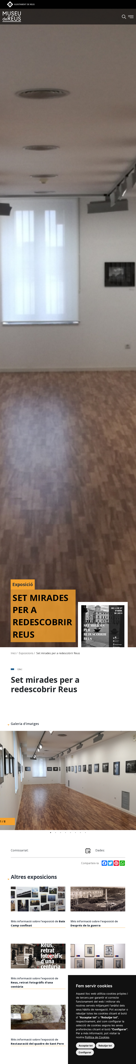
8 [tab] (85, 832)
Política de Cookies (97, 1037)
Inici (13, 653)
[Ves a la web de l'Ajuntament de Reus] (20, 4)
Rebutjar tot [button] (105, 1045)
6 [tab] (75, 832)
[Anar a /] (11, 16)
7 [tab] (80, 832)
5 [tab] (70, 832)
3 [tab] (60, 832)
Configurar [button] (85, 1052)
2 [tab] (55, 832)
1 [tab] (50, 832)
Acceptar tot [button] (86, 1045)
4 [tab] (65, 832)
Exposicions (26, 653)
